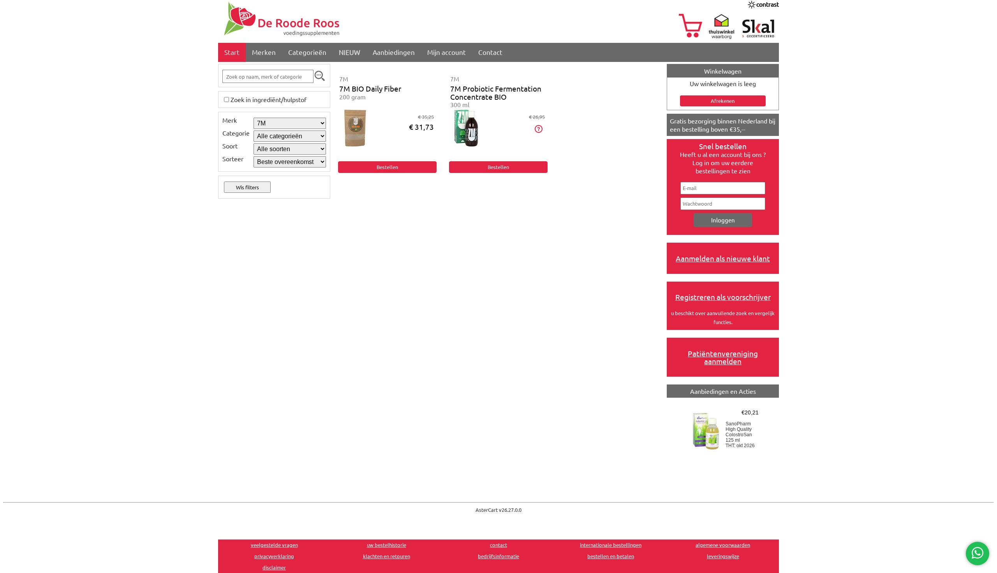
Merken (264, 52)
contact (498, 544)
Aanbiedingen (394, 52)
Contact (490, 52)
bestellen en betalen (610, 556)
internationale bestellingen (610, 544)
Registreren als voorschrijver (723, 296)
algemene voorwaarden (723, 544)
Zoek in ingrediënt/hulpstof (268, 99)
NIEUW (349, 52)
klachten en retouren (386, 556)
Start (232, 52)
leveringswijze (723, 556)
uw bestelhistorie (386, 544)
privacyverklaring (274, 556)
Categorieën (307, 52)
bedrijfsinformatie (498, 556)
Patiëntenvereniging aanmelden (723, 357)
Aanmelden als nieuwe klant (723, 258)
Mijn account (446, 52)
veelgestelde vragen (274, 544)
